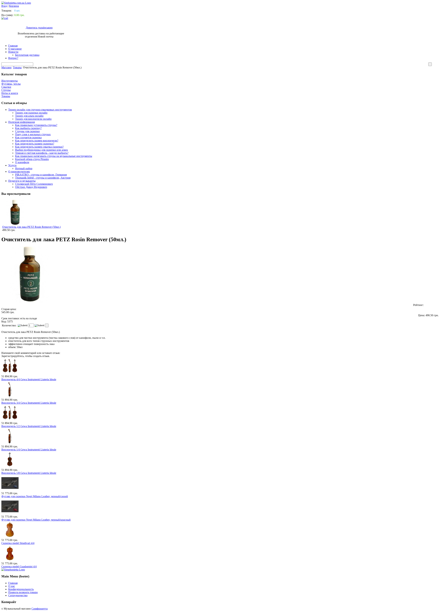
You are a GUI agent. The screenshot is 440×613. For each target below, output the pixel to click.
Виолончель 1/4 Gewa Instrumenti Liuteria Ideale (28, 449)
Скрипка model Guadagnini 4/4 (19, 566)
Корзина (14, 5)
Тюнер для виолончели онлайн (33, 118)
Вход (4, 5)
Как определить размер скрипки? (34, 143)
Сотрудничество (18, 595)
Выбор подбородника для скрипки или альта (41, 149)
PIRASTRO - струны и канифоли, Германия (41, 174)
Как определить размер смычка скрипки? (39, 146)
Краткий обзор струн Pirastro (32, 159)
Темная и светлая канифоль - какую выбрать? (41, 152)
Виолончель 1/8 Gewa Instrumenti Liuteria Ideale (28, 472)
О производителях (19, 171)
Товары (17, 67)
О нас (11, 586)
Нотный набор (23, 168)
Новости (13, 51)
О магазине (15, 48)
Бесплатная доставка (27, 54)
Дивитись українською (39, 27)
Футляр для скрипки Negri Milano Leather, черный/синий (34, 496)
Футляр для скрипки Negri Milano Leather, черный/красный (36, 519)
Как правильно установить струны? (36, 125)
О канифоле (22, 162)
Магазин (6, 67)
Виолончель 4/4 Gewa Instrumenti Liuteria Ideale (28, 379)
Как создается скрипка (28, 137)
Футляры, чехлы (11, 83)
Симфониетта (39, 608)
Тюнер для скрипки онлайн (31, 112)
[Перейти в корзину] (4, 18)
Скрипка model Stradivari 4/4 (17, 543)
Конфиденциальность (21, 589)
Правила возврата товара (23, 592)
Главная (13, 45)
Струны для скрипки (27, 131)
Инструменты (9, 80)
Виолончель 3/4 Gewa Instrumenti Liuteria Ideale (28, 402)
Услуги (12, 165)
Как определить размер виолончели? (36, 140)
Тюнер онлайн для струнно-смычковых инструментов (40, 109)
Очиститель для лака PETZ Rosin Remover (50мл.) (31, 226)
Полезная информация (21, 122)
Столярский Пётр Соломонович (34, 183)
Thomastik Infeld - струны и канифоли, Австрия (42, 177)
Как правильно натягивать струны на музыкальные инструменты (53, 156)
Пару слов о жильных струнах (33, 134)
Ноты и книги (9, 93)
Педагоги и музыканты (22, 180)
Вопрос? (13, 58)
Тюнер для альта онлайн (29, 115)
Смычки (6, 86)
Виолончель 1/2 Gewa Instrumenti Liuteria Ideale (28, 426)
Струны (6, 90)
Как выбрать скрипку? (28, 128)
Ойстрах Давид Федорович (31, 187)
